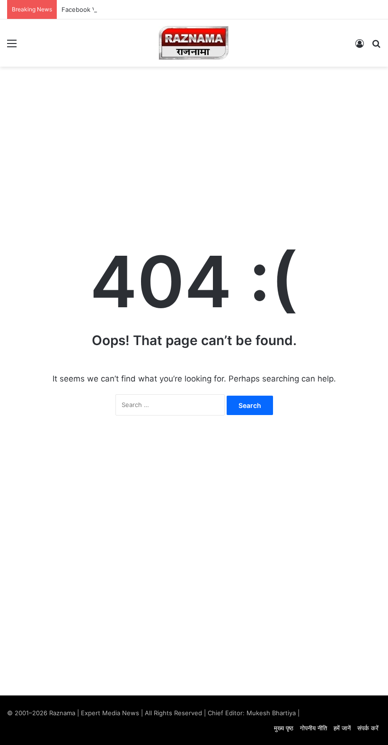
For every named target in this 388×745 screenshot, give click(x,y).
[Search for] (376, 46)
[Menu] (12, 46)
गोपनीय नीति (313, 728)
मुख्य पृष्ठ (283, 728)
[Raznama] (194, 43)
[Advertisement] (194, 142)
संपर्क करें (368, 728)
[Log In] (359, 46)
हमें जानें (342, 728)
